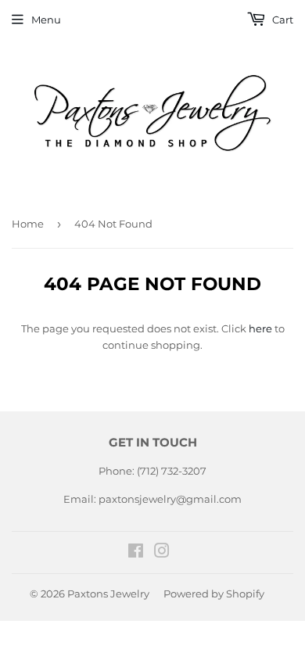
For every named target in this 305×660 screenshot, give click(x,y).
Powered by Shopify (213, 593)
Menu (46, 19)
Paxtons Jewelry (108, 593)
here (260, 328)
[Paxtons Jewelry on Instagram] (162, 553)
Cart (281, 19)
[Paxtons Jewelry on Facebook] (135, 553)
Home (28, 223)
